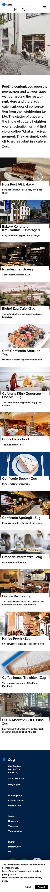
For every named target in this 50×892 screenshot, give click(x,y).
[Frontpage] (4, 5)
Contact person (16, 800)
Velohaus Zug (15, 831)
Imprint (11, 841)
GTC (10, 851)
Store (11, 816)
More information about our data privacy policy (22, 879)
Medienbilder (15, 805)
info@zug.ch (14, 784)
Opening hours (15, 795)
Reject (28, 887)
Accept (41, 887)
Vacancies (13, 826)
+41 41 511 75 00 (16, 778)
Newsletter (13, 821)
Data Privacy (14, 846)
